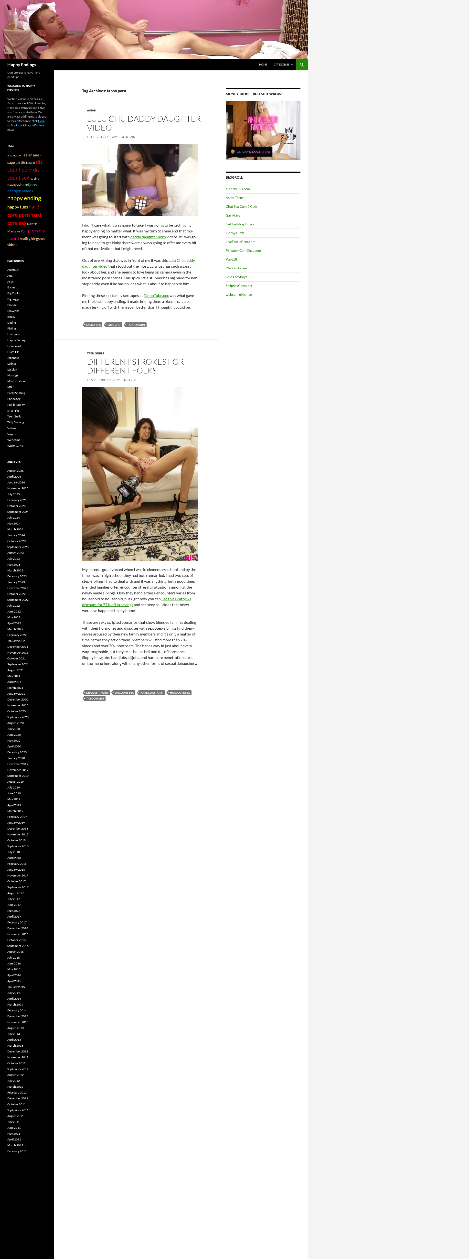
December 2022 (17, 588)
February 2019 (17, 817)
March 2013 (15, 1045)
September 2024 (18, 512)
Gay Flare (233, 215)
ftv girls (34, 178)
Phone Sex (14, 399)
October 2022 (16, 594)
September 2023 (18, 547)
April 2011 (14, 1139)
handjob (13, 185)
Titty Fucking (15, 422)
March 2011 (15, 1145)
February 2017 (17, 922)
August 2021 (15, 670)
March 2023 (15, 570)
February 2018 (17, 863)
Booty (11, 316)
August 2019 (15, 781)
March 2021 (15, 688)
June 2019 (14, 793)
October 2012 (16, 1063)
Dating (11, 322)
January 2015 (16, 987)
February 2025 (17, 500)
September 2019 (18, 775)
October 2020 (16, 711)
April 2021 (14, 682)
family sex (93, 324)
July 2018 (13, 852)
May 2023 (13, 564)
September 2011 (18, 1110)
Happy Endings (21, 64)
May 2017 (13, 910)
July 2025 (13, 494)
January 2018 (16, 869)
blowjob (30, 162)
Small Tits (13, 410)
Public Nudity (16, 404)
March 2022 (15, 629)
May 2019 (13, 799)
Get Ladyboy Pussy (240, 224)
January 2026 (16, 482)
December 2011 (17, 1098)
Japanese (13, 358)
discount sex (124, 692)
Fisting (11, 328)
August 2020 (15, 723)
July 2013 (13, 1034)
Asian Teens (235, 198)
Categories (281, 64)
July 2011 (13, 1122)
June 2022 (14, 611)
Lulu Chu (113, 324)
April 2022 (14, 623)
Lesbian (12, 369)
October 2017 (16, 881)
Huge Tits (13, 352)
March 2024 (15, 529)
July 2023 (13, 558)
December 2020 (17, 699)
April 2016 (14, 975)
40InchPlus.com (238, 189)
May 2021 (13, 676)
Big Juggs (13, 299)
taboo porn (136, 324)
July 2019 (13, 787)
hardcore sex (180, 692)
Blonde (12, 305)
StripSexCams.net (239, 286)
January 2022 (16, 641)
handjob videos (20, 190)
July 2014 (13, 993)
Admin (130, 137)
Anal (10, 275)
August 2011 (15, 1116)
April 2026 (14, 476)
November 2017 (17, 875)
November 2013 (17, 1022)
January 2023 (16, 582)
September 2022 (18, 600)
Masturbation (16, 381)
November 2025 (17, 488)
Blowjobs (13, 311)
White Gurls (15, 446)
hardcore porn (151, 692)
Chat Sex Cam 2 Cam (241, 206)
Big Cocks (13, 293)
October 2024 (16, 506)
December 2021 (17, 646)
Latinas (11, 363)
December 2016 (17, 928)
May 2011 (13, 1133)
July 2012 (13, 1081)
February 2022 (17, 635)
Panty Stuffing (16, 393)
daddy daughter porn (148, 236)
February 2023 (17, 576)
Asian (91, 110)
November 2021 (17, 652)
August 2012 (15, 1075)
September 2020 (18, 717)
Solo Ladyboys (236, 277)
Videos (11, 428)
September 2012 (18, 1069)
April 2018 (14, 858)
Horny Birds (235, 233)
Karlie (132, 380)
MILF (10, 387)
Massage (12, 375)
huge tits (32, 223)
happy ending (24, 197)
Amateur (13, 270)
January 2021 (16, 693)
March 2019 (15, 811)
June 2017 (14, 905)
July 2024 (13, 517)
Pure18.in (233, 259)
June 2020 (14, 734)
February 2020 (17, 752)
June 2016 (14, 963)
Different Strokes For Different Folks (135, 366)
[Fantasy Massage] (263, 130)
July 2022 (13, 605)
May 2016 (13, 969)
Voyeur (12, 434)
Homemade (14, 346)
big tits (20, 162)
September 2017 (18, 887)
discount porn (97, 692)
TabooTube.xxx (156, 295)
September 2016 (18, 946)
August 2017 (15, 893)
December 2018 (17, 828)
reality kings (30, 239)
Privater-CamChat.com (243, 250)
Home (263, 64)
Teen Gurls (95, 353)
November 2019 (17, 770)
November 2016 (17, 934)
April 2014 (14, 998)
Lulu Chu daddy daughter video (144, 123)
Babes (11, 287)
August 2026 (15, 470)
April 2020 (14, 746)
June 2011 (14, 1127)
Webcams (13, 440)
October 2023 (16, 541)
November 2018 (17, 834)
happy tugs (17, 206)
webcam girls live (239, 294)
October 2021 (16, 658)
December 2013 (17, 1016)
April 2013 (14, 1039)
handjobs (28, 184)
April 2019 (14, 805)
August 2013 (15, 1028)
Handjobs (13, 334)
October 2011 (16, 1104)
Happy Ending (16, 340)
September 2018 (18, 846)
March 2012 (15, 1086)
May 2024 (13, 523)
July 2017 (13, 899)
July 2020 (13, 729)
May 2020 (13, 740)
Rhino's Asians (236, 268)
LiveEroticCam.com (241, 242)
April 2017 (14, 916)
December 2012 (17, 1051)
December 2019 (17, 764)
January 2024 (16, 535)
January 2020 (16, 758)
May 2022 (13, 617)
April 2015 (14, 981)
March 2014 (15, 1004)
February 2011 (17, 1151)
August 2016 (15, 951)
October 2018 (16, 840)
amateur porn (15, 155)
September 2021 (18, 664)
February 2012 (17, 1092)
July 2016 (13, 957)
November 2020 (17, 705)
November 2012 (17, 1057)
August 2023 (15, 553)
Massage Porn (17, 231)
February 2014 (17, 1010)
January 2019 (16, 822)
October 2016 (16, 940)
